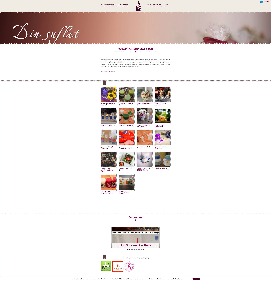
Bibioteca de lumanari (107, 5)
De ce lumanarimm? (122, 5)
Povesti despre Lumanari (154, 5)
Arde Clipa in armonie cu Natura (135, 245)
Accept (196, 279)
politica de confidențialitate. (177, 279)
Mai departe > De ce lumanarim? (108, 71)
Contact (166, 5)
